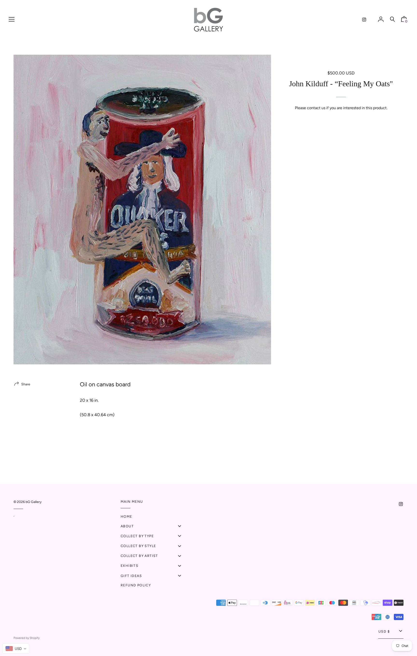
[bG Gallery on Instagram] (364, 19)
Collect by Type (137, 536)
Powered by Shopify (27, 638)
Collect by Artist (139, 556)
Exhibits (129, 566)
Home (126, 517)
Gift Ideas (131, 576)
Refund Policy (136, 585)
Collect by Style (138, 546)
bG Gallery (34, 502)
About (127, 526)
